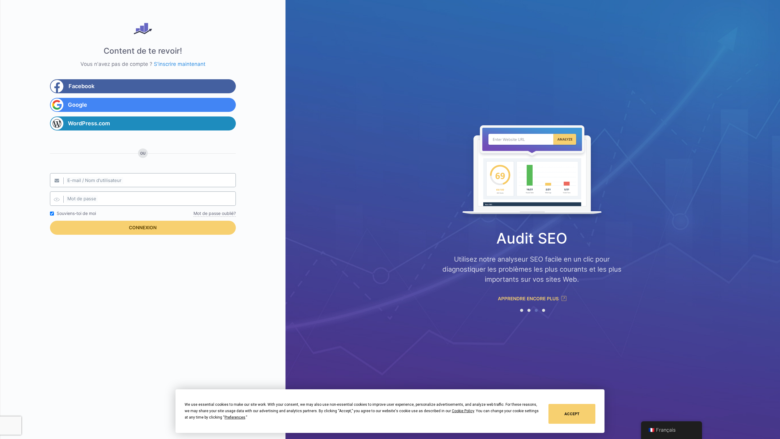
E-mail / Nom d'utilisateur (94, 180)
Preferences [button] (235, 417)
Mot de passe (81, 199)
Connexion (143, 227)
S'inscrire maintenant (179, 64)
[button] (521, 310)
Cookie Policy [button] (463, 411)
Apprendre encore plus (529, 299)
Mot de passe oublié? (214, 213)
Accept (572, 414)
